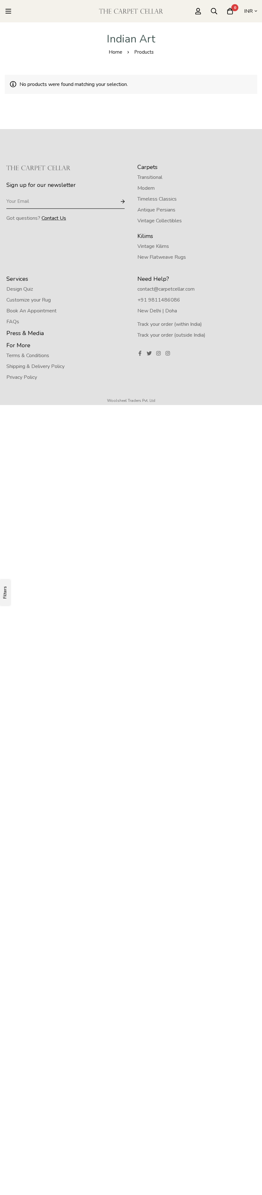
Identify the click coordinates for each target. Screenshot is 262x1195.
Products (144, 52)
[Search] (214, 11)
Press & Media (25, 333)
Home (115, 52)
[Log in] (198, 11)
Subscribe (117, 202)
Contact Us (54, 218)
